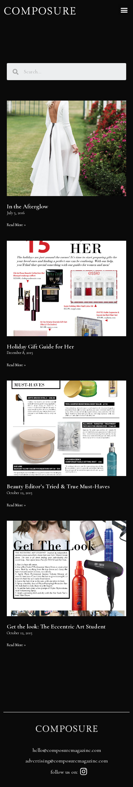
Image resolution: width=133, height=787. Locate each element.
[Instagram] (84, 771)
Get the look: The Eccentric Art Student (56, 626)
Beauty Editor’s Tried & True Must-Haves (58, 486)
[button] (124, 9)
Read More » (16, 224)
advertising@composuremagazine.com (66, 760)
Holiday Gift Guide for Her (40, 346)
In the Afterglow (27, 206)
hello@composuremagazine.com (66, 750)
